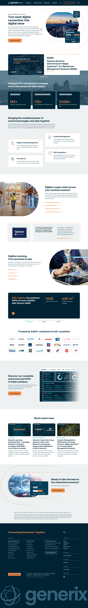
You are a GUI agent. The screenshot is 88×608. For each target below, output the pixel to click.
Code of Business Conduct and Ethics (41, 575)
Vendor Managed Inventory (14, 548)
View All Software (51, 552)
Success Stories (37, 2)
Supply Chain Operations (13, 541)
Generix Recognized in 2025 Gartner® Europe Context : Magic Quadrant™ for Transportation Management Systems (68, 444)
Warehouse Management (13, 543)
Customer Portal (30, 550)
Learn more (49, 71)
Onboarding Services (31, 556)
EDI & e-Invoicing (30, 541)
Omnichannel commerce (50, 541)
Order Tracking (11, 558)
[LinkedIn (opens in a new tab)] (64, 577)
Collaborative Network (32, 554)
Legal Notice (29, 575)
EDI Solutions (29, 544)
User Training (66, 569)
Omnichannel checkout (50, 544)
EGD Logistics (29, 321)
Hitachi (44, 321)
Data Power (10, 552)
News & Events (66, 546)
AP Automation (30, 548)
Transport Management (13, 546)
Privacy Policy (29, 573)
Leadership (65, 543)
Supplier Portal (30, 552)
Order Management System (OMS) (53, 543)
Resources (65, 562)
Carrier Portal (11, 554)
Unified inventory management (52, 548)
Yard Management (12, 550)
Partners (65, 548)
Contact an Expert (69, 3)
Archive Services (30, 558)
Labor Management (12, 544)
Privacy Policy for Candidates (49, 573)
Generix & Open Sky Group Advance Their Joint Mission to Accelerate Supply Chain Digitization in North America (43, 444)
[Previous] (10, 64)
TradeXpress (29, 546)
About (64, 541)
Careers (65, 544)
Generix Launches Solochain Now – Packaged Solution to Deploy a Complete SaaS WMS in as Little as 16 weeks (18, 444)
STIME (58, 321)
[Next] (78, 64)
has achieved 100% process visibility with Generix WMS (25, 300)
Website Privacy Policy (37, 573)
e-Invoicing (29, 543)
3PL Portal (10, 556)
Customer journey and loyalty (51, 546)
